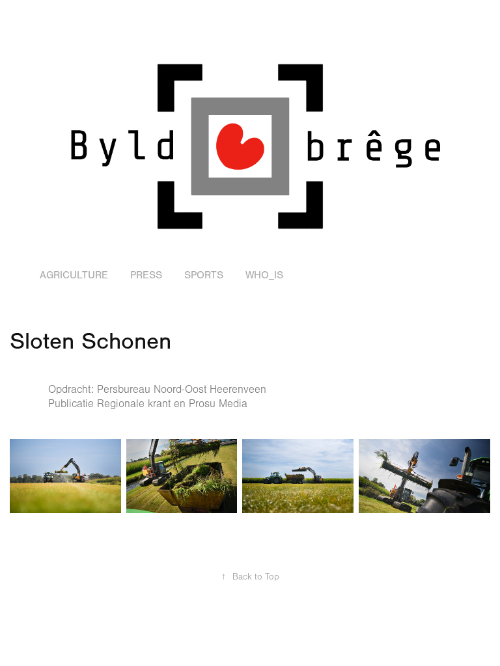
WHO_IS (264, 275)
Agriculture (74, 275)
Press (146, 275)
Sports (203, 275)
